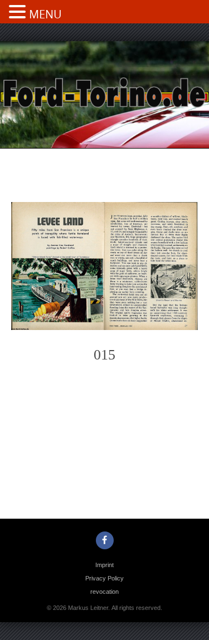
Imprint (104, 565)
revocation (104, 591)
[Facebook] (105, 540)
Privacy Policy (104, 578)
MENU (45, 14)
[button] (19, 13)
